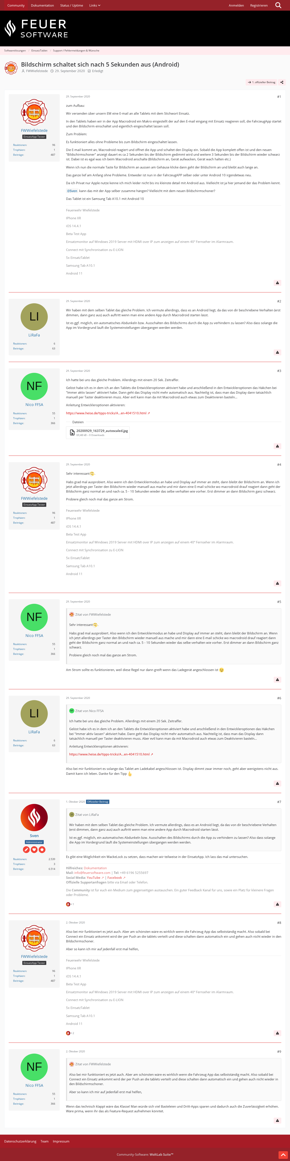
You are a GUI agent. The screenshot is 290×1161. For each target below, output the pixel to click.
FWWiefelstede (37, 71)
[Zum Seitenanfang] (283, 1155)
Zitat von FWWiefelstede (93, 614)
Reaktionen (19, 145)
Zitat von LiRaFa (87, 814)
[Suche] (278, 5)
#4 (279, 464)
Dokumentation (95, 868)
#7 (279, 802)
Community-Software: (145, 1154)
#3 (279, 371)
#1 (279, 96)
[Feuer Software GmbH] (145, 28)
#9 (279, 1051)
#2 (279, 301)
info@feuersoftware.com (92, 872)
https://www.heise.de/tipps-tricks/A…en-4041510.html (106, 413)
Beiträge (18, 155)
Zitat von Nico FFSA (89, 711)
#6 (279, 698)
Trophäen (19, 150)
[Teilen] (282, 82)
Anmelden (236, 5)
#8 (279, 922)
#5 (279, 602)
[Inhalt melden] (277, 283)
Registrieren (259, 5)
